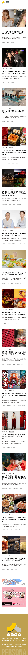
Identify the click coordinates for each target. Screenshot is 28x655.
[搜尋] (22, 2)
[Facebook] (8, 634)
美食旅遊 (11, 147)
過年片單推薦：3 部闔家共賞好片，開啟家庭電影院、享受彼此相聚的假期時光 (14, 395)
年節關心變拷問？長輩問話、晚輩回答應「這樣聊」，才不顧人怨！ (14, 234)
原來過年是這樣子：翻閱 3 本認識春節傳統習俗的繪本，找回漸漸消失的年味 (14, 478)
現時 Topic (11, 349)
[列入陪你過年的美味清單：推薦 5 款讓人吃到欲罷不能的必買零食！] (14, 545)
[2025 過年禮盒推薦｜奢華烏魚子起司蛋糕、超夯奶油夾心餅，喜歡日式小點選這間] (14, 136)
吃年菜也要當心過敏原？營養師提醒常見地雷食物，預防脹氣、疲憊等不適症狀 (14, 519)
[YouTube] (15, 634)
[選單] (25, 2)
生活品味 (11, 29)
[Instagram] (12, 634)
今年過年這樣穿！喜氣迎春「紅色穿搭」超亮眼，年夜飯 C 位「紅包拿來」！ (13, 436)
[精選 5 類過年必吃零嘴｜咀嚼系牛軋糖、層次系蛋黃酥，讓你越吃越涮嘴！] (14, 298)
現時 (10, 108)
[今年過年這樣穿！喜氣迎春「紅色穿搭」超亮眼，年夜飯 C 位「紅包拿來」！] (14, 420)
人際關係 (11, 230)
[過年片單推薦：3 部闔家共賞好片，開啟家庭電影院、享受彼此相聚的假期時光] (14, 379)
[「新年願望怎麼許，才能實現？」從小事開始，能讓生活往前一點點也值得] (14, 57)
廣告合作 (15, 641)
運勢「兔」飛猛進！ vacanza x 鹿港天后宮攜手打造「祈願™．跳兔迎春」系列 (14, 354)
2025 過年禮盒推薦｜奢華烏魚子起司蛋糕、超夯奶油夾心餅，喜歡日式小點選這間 (14, 152)
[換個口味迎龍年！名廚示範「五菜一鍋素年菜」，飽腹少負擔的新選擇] (14, 259)
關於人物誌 (5, 638)
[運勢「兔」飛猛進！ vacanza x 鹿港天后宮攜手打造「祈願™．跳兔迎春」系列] (14, 338)
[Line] (19, 634)
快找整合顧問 (14, 646)
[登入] (20, 2)
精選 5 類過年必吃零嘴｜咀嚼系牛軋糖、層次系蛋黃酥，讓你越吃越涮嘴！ (14, 313)
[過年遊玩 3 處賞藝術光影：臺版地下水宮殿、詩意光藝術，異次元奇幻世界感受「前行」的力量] (14, 178)
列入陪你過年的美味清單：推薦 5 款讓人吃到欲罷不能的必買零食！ (13, 560)
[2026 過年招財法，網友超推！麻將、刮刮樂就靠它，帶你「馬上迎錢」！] (14, 18)
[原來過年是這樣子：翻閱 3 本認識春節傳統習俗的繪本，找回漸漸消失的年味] (14, 462)
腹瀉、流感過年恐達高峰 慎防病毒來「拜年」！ (13, 112)
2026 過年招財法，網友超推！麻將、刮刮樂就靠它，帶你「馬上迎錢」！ (14, 33)
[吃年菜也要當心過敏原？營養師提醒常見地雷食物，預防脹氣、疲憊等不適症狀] (14, 503)
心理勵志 (11, 68)
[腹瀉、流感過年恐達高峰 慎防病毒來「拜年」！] (14, 97)
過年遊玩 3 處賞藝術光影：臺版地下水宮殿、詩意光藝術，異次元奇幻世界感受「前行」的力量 (14, 194)
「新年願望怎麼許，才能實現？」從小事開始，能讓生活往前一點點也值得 (14, 72)
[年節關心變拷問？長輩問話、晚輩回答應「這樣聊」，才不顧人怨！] (14, 219)
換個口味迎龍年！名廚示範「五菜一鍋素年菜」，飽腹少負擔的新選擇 (14, 274)
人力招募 (23, 641)
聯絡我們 (8, 641)
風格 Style (11, 390)
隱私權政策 (14, 638)
